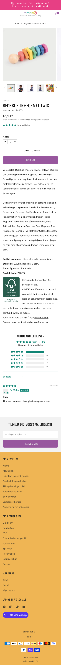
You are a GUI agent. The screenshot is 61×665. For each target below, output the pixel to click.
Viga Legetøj (9, 590)
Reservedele (9, 553)
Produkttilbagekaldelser (15, 481)
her (46, 322)
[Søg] (51, 14)
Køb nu (30, 160)
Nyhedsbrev (9, 543)
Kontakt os (8, 528)
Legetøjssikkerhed (12, 501)
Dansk (29, 636)
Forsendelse (25, 120)
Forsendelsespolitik (12, 491)
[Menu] (4, 14)
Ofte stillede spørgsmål (14, 538)
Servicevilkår (9, 496)
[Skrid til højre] (56, 88)
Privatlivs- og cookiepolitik (16, 476)
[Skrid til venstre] (5, 88)
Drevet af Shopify (30, 657)
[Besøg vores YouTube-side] (23, 607)
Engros (6, 564)
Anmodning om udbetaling (16, 507)
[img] (9, 386)
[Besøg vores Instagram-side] (10, 607)
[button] (10, 125)
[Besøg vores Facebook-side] (4, 607)
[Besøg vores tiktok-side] (17, 607)
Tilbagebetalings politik (14, 486)
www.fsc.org (42, 317)
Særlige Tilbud (10, 559)
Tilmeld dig (30, 444)
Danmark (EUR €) (29, 631)
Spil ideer (7, 548)
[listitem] (30, 5)
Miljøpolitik (8, 470)
